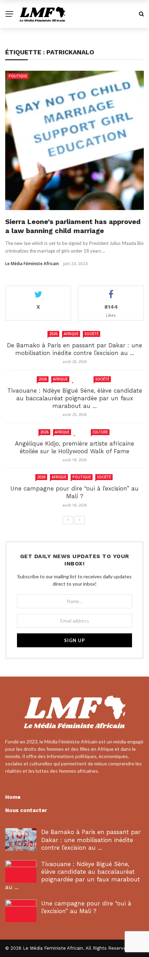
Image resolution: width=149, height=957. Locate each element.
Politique (18, 76)
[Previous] (68, 520)
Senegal (81, 379)
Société (91, 333)
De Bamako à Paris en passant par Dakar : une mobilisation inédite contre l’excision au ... (91, 839)
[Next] (79, 520)
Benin (81, 432)
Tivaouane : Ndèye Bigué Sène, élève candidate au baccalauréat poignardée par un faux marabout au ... (74, 398)
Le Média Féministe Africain (32, 264)
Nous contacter (26, 810)
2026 (53, 333)
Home (12, 797)
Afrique (71, 333)
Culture (100, 432)
